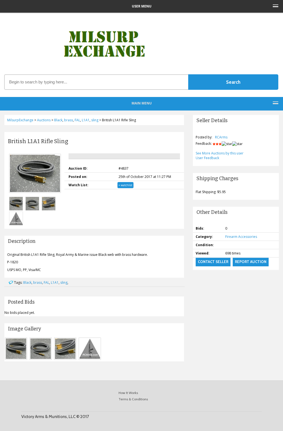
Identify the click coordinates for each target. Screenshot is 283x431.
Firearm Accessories (241, 236)
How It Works (128, 393)
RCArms (221, 137)
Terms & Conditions (133, 399)
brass (37, 282)
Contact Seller (213, 261)
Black (27, 282)
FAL (46, 282)
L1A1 (55, 282)
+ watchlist (125, 185)
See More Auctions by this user (219, 153)
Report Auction (250, 261)
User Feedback (207, 158)
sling (63, 282)
